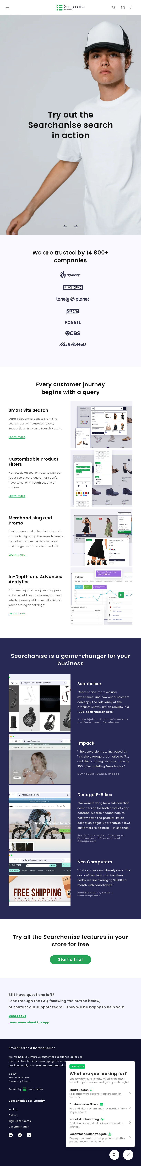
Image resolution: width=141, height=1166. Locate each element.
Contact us (17, 1016)
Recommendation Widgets (87, 1134)
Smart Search (79, 1090)
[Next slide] (75, 226)
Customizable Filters (83, 1104)
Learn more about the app (29, 1022)
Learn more (17, 437)
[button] (7, 7)
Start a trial (70, 959)
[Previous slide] (65, 226)
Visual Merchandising (84, 1119)
